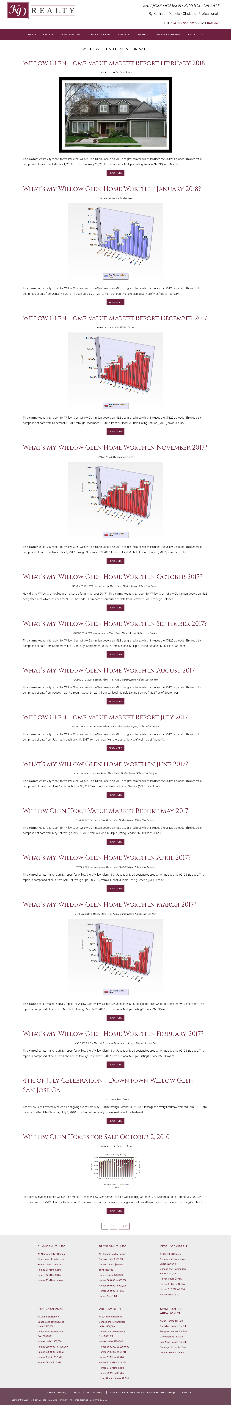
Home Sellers (102, 586)
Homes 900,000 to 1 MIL (111, 1290)
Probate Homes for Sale (172, 1352)
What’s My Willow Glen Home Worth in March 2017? (109, 904)
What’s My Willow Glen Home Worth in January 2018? (112, 189)
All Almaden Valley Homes (51, 1254)
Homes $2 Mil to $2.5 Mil (111, 1373)
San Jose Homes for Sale (61, 10)
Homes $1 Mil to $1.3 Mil (111, 1357)
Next (124, 1226)
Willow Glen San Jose (148, 586)
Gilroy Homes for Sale (171, 1336)
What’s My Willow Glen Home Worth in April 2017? (107, 858)
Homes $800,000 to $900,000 (53, 1346)
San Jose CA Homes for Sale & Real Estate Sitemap (142, 1392)
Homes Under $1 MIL (171, 1278)
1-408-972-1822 (182, 23)
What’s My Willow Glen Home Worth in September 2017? (115, 624)
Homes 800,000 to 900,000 (112, 1285)
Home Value (116, 586)
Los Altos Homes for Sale (173, 1342)
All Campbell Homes (170, 1254)
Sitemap (187, 1392)
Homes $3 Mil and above (50, 1280)
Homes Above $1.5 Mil (49, 1362)
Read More (115, 173)
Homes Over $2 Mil (169, 1294)
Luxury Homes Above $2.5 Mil (114, 1378)
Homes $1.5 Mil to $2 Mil (172, 1289)
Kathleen (213, 23)
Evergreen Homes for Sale (173, 1331)
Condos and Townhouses (51, 1259)
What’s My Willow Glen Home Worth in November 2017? (115, 447)
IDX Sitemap (95, 1392)
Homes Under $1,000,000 (50, 1264)
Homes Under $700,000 (111, 1275)
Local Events (123, 1099)
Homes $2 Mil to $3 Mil (49, 1275)
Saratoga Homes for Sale (173, 1347)
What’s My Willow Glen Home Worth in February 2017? (113, 1034)
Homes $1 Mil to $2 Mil (49, 1269)
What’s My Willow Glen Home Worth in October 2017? (112, 577)
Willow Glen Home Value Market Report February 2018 (114, 63)
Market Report (125, 72)
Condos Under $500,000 (111, 1259)
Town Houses (106, 1269)
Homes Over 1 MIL (108, 1296)
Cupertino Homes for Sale (173, 1326)
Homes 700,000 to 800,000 (112, 1280)
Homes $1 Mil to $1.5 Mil (172, 1284)
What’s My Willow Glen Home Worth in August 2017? (110, 670)
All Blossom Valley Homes (112, 1254)
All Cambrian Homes (48, 1316)
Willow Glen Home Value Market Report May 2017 (105, 811)
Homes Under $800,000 (50, 1341)
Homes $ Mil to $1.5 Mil (50, 1357)
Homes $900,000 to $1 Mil (51, 1352)
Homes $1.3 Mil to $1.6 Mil (112, 1362)
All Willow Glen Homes (110, 1316)
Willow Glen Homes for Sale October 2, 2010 (96, 1137)
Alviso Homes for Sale (171, 1321)
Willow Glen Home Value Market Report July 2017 (105, 717)
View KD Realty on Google (63, 1392)
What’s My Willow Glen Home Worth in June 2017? (105, 764)
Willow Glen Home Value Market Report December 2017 (115, 318)
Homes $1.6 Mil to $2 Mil (111, 1367)
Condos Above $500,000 (111, 1264)
